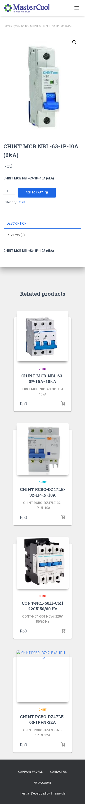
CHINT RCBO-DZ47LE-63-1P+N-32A (42, 719)
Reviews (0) (16, 235)
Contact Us (58, 771)
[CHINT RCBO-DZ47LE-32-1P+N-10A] (43, 449)
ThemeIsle (58, 793)
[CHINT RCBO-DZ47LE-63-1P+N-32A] (43, 676)
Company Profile (30, 771)
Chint (24, 26)
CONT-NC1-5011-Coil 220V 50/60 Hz (42, 605)
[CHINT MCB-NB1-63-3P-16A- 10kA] (42, 336)
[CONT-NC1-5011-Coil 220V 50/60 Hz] (43, 563)
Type (16, 26)
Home (6, 26)
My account (42, 782)
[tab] (42, 223)
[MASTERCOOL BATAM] (29, 8)
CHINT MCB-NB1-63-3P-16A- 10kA (42, 378)
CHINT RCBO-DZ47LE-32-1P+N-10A (42, 492)
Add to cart (34, 192)
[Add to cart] (63, 403)
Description (17, 223)
